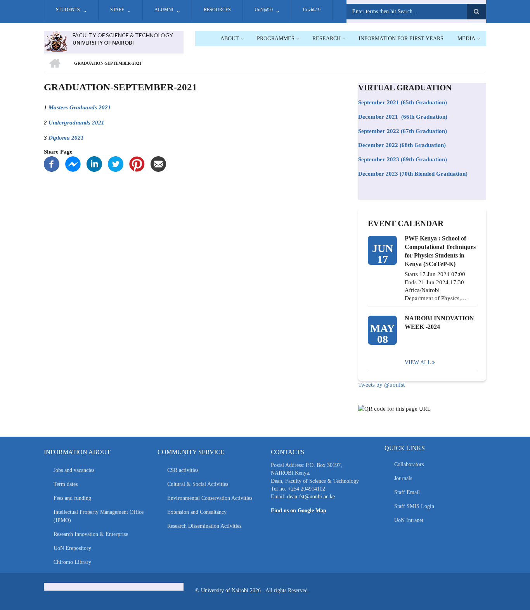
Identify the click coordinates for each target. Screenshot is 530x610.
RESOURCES (217, 9)
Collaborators (409, 464)
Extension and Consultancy (197, 512)
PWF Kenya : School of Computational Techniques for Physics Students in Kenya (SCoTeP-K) (440, 251)
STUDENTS (68, 9)
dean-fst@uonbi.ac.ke (311, 496)
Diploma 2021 (66, 137)
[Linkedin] (94, 163)
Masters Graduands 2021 (79, 107)
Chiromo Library (72, 562)
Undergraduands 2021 (76, 122)
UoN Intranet (408, 520)
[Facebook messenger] (73, 163)
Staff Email (407, 492)
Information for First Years (401, 38)
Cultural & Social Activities (197, 484)
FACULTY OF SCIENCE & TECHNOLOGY (123, 35)
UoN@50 (264, 9)
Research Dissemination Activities (204, 526)
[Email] (158, 163)
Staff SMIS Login (414, 506)
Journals (403, 478)
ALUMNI (163, 9)
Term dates (66, 484)
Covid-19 (311, 9)
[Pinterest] (137, 163)
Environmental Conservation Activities (209, 498)
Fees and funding (72, 498)
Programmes (275, 38)
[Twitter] (115, 163)
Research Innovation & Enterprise (91, 534)
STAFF (117, 9)
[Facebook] (51, 163)
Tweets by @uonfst (381, 385)
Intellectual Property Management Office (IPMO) (99, 516)
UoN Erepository (72, 548)
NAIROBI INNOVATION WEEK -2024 (439, 322)
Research (326, 38)
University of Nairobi (224, 590)
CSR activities (182, 470)
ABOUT (229, 38)
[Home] (55, 41)
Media (466, 38)
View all (418, 362)
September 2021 (378, 102)
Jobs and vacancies (74, 470)
